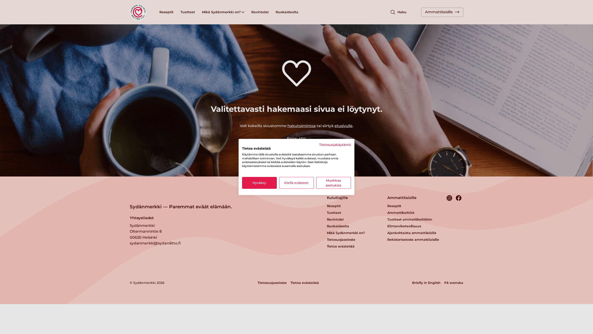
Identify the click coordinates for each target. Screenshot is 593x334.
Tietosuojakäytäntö (335, 145)
